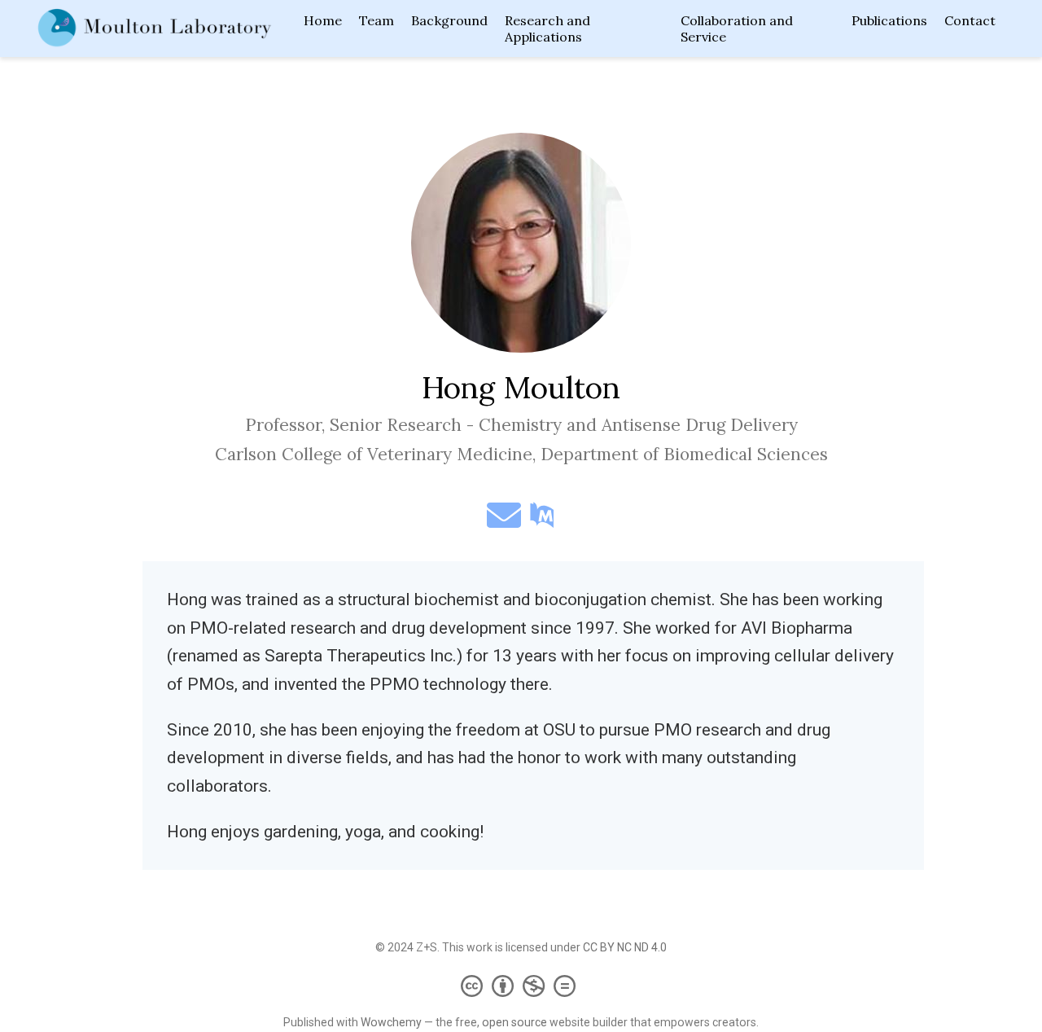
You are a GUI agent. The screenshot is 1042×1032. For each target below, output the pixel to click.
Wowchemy (391, 1022)
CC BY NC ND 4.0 (625, 947)
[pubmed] (542, 522)
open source (514, 1022)
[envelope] (504, 522)
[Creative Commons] (521, 985)
